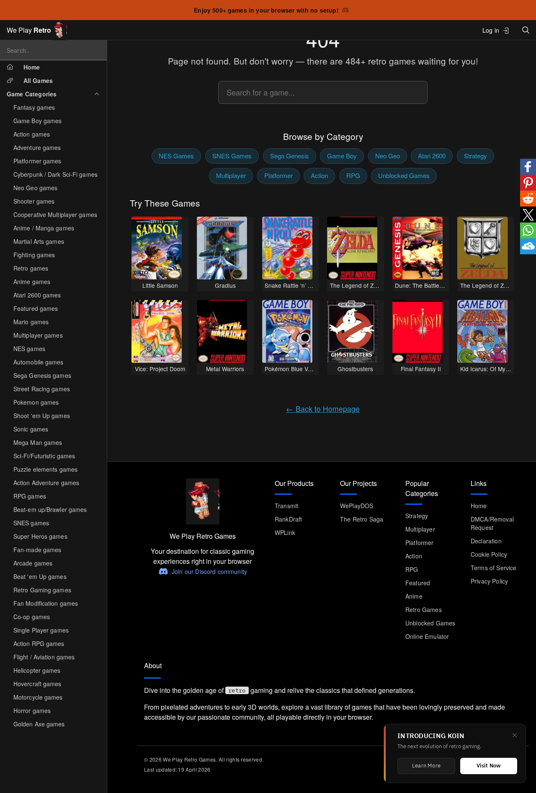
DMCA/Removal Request (492, 523)
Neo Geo (387, 155)
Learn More (426, 766)
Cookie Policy (489, 554)
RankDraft (288, 519)
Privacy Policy (489, 581)
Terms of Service (494, 567)
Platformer (278, 175)
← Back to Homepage (323, 408)
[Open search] (526, 30)
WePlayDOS (356, 505)
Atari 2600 (432, 155)
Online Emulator (427, 636)
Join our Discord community (209, 571)
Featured (417, 583)
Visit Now (489, 766)
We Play (29, 30)
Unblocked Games (404, 175)
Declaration (486, 541)
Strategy (475, 155)
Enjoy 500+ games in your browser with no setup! (266, 10)
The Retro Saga (361, 519)
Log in (490, 30)
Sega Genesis (289, 155)
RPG (353, 175)
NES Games (176, 155)
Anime (414, 596)
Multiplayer (231, 175)
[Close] (515, 735)
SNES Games (232, 155)
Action (319, 175)
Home (479, 505)
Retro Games (423, 609)
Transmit (286, 505)
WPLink (285, 532)
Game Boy (342, 155)
